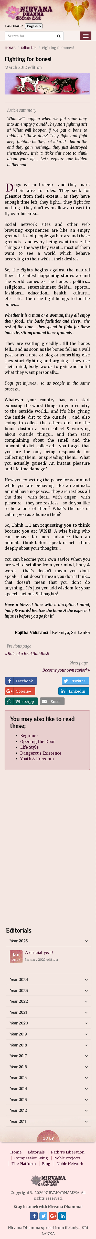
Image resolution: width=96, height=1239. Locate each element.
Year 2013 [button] (18, 1099)
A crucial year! (39, 952)
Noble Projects (67, 1158)
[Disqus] (47, 851)
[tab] (48, 941)
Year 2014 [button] (18, 1088)
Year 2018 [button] (18, 1045)
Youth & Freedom (37, 758)
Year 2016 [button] (18, 1067)
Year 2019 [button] (18, 1034)
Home (16, 1152)
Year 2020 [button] (19, 1023)
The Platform (24, 1163)
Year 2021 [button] (18, 1012)
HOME (10, 48)
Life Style (29, 747)
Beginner (29, 735)
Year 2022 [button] (19, 1001)
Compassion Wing (31, 1158)
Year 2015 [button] (18, 1077)
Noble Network (70, 1163)
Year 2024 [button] (19, 979)
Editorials (29, 48)
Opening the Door (37, 741)
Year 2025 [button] (19, 941)
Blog (46, 1163)
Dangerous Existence (40, 753)
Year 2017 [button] (18, 1056)
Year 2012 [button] (18, 1110)
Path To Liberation (67, 1152)
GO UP (48, 1138)
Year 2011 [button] (18, 1121)
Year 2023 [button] (19, 990)
